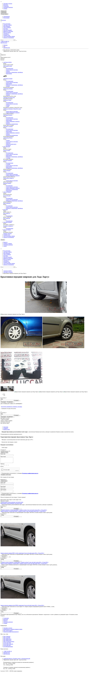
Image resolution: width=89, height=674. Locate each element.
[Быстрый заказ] (19, 415)
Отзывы (5, 8)
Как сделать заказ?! (7, 630)
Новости (5, 242)
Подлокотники (9, 68)
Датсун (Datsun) (7, 27)
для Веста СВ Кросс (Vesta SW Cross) (12, 108)
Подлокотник (9, 185)
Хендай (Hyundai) (7, 30)
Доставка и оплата (7, 3)
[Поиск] (16, 40)
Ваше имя (3, 453)
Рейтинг (3, 463)
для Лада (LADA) (7, 25)
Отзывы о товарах (7, 243)
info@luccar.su (6, 653)
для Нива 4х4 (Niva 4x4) (9, 97)
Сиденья (8, 158)
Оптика (8, 71)
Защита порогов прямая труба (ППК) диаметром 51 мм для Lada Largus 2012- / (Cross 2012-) (22, 605)
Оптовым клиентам (8, 7)
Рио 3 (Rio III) (6, 218)
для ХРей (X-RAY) (7, 115)
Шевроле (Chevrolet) (8, 31)
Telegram (5, 45)
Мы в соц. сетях (4, 634)
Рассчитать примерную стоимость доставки (11, 406)
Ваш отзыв (3, 456)
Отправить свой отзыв (5, 474)
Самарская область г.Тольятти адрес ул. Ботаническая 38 (16, 658)
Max (4, 46)
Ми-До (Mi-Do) (7, 203)
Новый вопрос (4, 480)
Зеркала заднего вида (11, 144)
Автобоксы (6, 33)
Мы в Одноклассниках (8, 641)
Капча (2, 466)
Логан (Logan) (6, 150)
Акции (5, 246)
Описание (5, 427)
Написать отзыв (4, 452)
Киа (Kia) (5, 28)
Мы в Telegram (6, 636)
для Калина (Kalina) (8, 88)
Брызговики (9, 73)
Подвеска (8, 145)
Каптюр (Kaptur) (7, 183)
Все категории (6, 23)
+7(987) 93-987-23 (5, 41)
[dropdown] (1, 1)
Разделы (2, 615)
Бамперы (8, 142)
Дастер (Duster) (6, 170)
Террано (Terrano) (7, 233)
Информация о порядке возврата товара (12, 629)
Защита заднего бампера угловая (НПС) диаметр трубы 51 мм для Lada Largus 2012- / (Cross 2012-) (24, 563)
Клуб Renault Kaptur (8, 646)
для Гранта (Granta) (7, 78)
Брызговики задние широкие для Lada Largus (11, 503)
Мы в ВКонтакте (7, 639)
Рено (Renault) (6, 26)
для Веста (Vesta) (7, 100)
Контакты (5, 4)
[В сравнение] (21, 613)
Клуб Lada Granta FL (8, 644)
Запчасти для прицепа (8, 37)
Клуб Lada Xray (7, 645)
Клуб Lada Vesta (7, 642)
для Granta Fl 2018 (7, 66)
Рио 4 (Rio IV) (6, 213)
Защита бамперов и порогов (12, 112)
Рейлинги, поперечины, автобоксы (14, 72)
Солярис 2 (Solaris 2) (8, 226)
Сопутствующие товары (9, 36)
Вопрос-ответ (6, 429)
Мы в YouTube (6, 637)
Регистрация (6, 17)
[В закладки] (19, 613)
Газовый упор (6, 35)
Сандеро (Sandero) (7, 160)
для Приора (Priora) (7, 137)
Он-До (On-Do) (7, 195)
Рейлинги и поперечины (12, 124)
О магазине (6, 6)
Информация (4, 625)
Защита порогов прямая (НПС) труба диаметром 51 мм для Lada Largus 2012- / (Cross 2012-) (22, 553)
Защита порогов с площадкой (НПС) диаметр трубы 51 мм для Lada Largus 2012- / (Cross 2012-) (23, 511)
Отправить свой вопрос (6, 494)
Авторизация (6, 16)
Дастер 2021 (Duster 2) (8, 178)
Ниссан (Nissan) (7, 32)
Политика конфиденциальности (11, 631)
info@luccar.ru (4, 42)
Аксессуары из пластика (12, 69)
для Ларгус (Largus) (8, 126)
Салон (7, 106)
